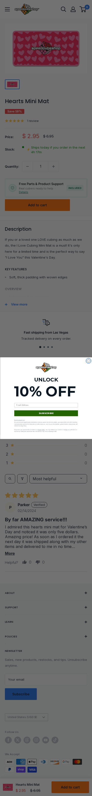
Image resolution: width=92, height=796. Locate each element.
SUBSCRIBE (46, 413)
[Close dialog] (88, 360)
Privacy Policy (41, 429)
